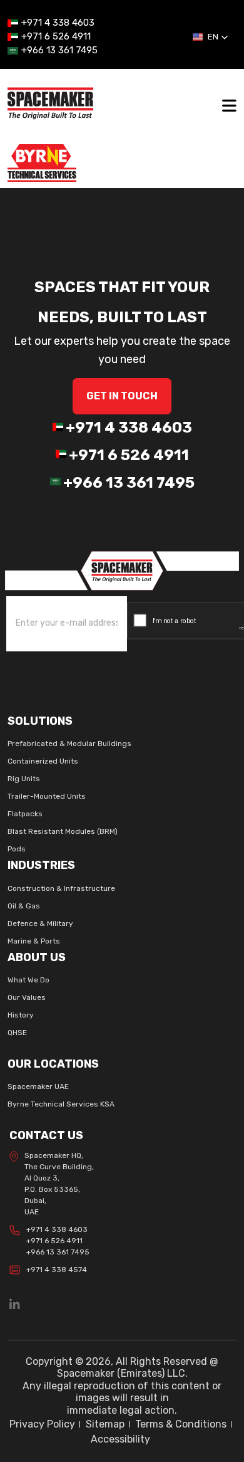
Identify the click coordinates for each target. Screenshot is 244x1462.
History (21, 1015)
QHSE (17, 1032)
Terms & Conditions (180, 1424)
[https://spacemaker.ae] (122, 570)
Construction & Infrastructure (61, 888)
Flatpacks (25, 813)
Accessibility (120, 1439)
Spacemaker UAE (38, 1086)
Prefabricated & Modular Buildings (69, 743)
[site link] (50, 102)
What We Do (28, 980)
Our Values (27, 997)
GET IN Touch (122, 396)
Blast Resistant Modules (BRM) (63, 831)
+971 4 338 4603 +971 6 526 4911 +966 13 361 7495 (57, 1240)
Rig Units (24, 778)
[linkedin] (14, 1305)
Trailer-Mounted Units (47, 796)
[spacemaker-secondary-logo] (42, 162)
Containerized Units (43, 761)
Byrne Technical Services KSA (61, 1104)
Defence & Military (40, 923)
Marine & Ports (34, 941)
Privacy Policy (42, 1424)
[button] (210, 37)
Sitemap (105, 1424)
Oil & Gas (24, 906)
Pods (17, 848)
